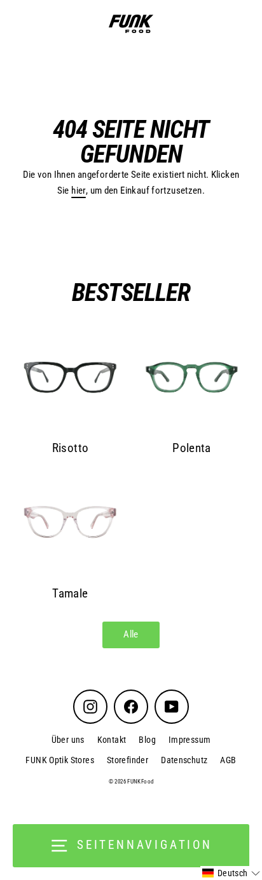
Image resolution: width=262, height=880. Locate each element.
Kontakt (112, 740)
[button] (231, 873)
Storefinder (127, 760)
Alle (131, 634)
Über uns (68, 740)
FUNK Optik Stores (59, 760)
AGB (228, 760)
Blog (147, 740)
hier (78, 190)
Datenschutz (184, 760)
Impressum (189, 740)
